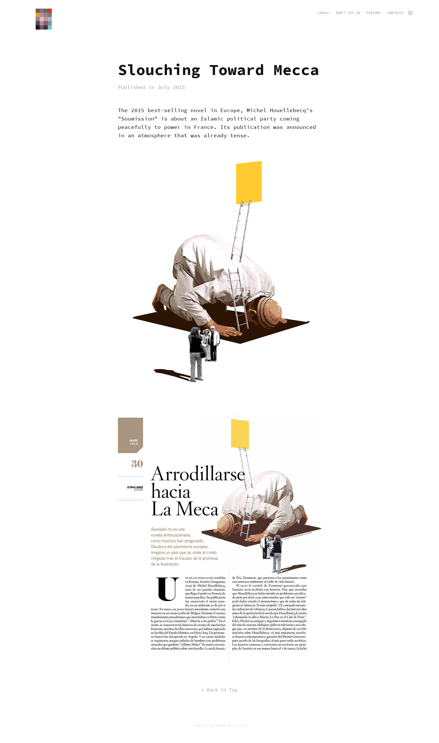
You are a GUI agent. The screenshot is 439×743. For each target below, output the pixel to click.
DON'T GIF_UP (348, 13)
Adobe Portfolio (230, 725)
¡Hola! (324, 13)
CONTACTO (395, 13)
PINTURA (373, 13)
